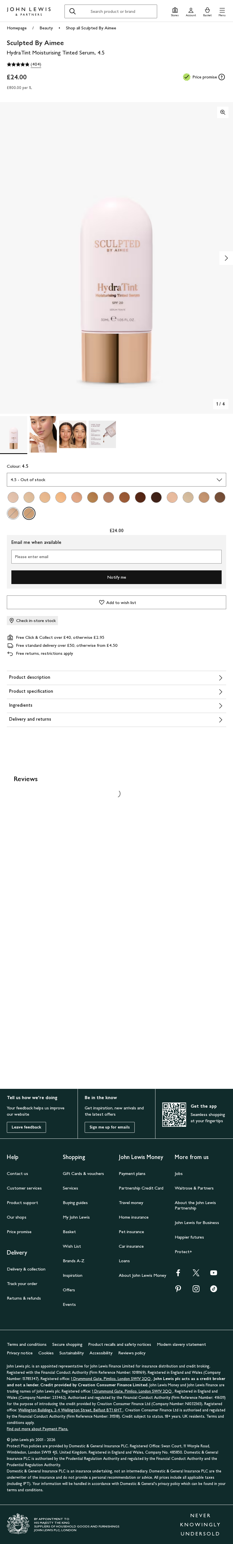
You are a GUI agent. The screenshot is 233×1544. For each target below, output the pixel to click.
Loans (124, 1260)
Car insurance (131, 1246)
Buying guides (75, 1202)
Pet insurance (131, 1231)
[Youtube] (213, 1274)
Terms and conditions (27, 1344)
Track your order (22, 1283)
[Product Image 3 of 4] (72, 434)
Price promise (19, 1231)
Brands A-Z (73, 1260)
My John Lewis (76, 1217)
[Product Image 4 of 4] (102, 434)
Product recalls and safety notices (119, 1344)
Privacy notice (20, 1352)
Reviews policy (131, 1352)
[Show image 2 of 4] (226, 258)
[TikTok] (213, 1290)
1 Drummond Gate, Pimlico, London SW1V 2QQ (111, 1378)
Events (69, 1304)
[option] (13, 497)
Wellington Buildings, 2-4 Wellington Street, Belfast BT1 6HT (70, 1410)
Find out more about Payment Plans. (37, 1429)
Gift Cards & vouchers (83, 1173)
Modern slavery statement (181, 1344)
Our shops (16, 1217)
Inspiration (72, 1275)
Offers (69, 1289)
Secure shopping (67, 1344)
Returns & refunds (24, 1298)
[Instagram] (196, 1290)
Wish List (72, 1246)
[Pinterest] (178, 1290)
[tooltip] (221, 77)
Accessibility (101, 1352)
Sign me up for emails (110, 1127)
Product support (22, 1202)
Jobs (179, 1173)
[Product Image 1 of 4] (13, 434)
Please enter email (31, 556)
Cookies (46, 1352)
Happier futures (189, 1237)
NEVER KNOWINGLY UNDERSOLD (200, 1524)
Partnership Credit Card (141, 1188)
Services (70, 1188)
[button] (222, 11)
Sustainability (71, 1352)
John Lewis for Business (197, 1222)
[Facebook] (178, 1274)
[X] (196, 1274)
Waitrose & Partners (194, 1188)
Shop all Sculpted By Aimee (91, 28)
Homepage (17, 28)
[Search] (72, 11)
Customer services (24, 1188)
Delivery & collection (26, 1269)
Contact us (17, 1173)
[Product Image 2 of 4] (43, 434)
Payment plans (132, 1173)
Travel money (131, 1202)
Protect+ (183, 1251)
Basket (69, 1231)
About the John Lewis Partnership (195, 1205)
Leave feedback (26, 1127)
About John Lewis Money (142, 1275)
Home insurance (134, 1217)
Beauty (46, 28)
